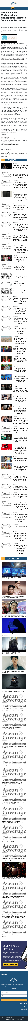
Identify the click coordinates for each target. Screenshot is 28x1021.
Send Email (6, 137)
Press (26, 1008)
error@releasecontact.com (21, 153)
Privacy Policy (19, 1019)
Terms (13, 1019)
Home (25, 1006)
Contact (25, 1011)
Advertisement (24, 1009)
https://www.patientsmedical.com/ (8, 132)
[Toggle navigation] (12, 8)
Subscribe (14, 1000)
